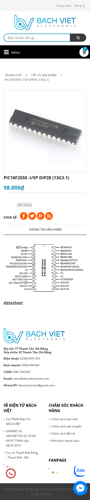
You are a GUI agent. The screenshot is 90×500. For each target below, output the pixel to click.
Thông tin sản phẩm (45, 229)
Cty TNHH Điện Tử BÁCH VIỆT (18, 421)
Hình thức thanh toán (65, 441)
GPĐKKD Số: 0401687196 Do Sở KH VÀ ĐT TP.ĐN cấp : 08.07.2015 (21, 438)
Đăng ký (79, 6)
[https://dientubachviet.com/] (34, 335)
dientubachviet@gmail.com (29, 385)
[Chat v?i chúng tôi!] (80, 488)
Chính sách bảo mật (64, 419)
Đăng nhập (64, 6)
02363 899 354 (22, 358)
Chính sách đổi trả (63, 433)
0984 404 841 (22, 365)
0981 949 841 (17, 372)
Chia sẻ (10, 217)
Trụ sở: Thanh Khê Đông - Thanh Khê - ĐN (22, 455)
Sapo (56, 494)
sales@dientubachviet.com (26, 379)
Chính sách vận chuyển (66, 426)
